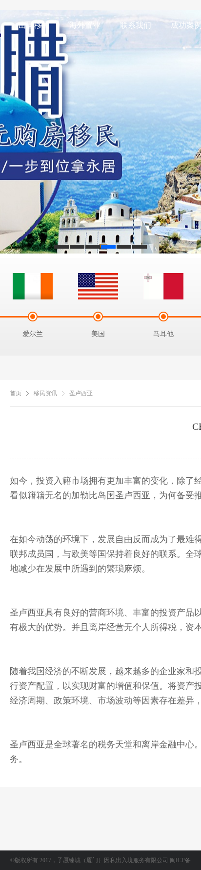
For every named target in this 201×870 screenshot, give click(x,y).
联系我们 (135, 25)
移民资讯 (45, 393)
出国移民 (34, 25)
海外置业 (84, 25)
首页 (15, 393)
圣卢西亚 (81, 393)
